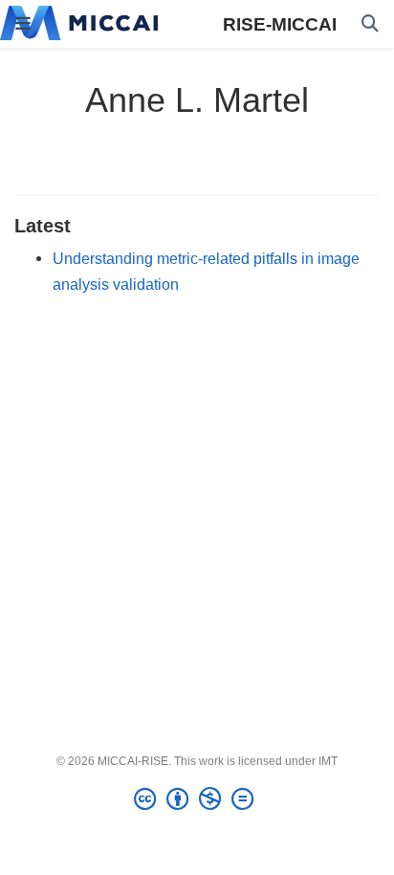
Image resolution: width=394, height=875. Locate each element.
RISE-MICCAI (280, 23)
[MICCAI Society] (79, 24)
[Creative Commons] (197, 799)
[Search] (370, 24)
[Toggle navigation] (23, 23)
